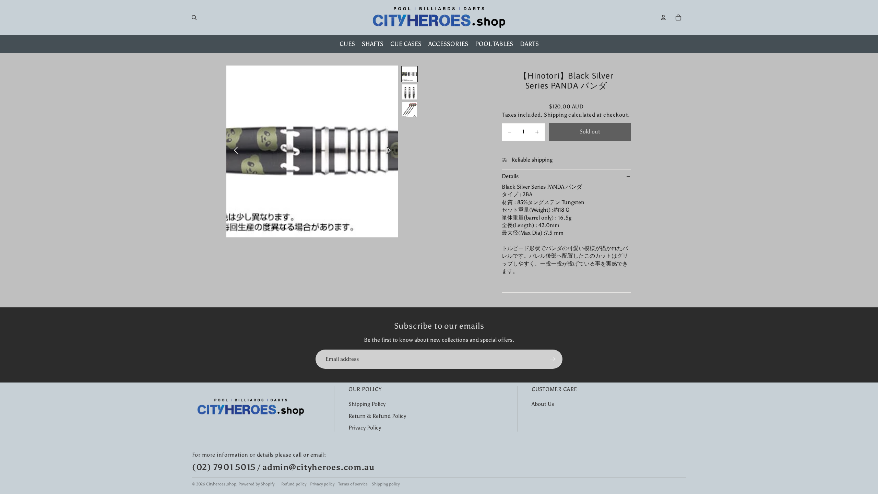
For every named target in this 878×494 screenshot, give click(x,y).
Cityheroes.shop (221, 484)
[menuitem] (347, 43)
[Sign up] (552, 359)
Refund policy (293, 484)
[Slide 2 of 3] (409, 91)
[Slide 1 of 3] (409, 74)
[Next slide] (390, 151)
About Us (543, 404)
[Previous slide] (234, 151)
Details (510, 176)
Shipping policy (386, 484)
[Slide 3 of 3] (409, 109)
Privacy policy (322, 484)
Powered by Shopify (256, 484)
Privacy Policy (364, 427)
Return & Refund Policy (377, 416)
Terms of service (353, 484)
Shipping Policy (366, 404)
